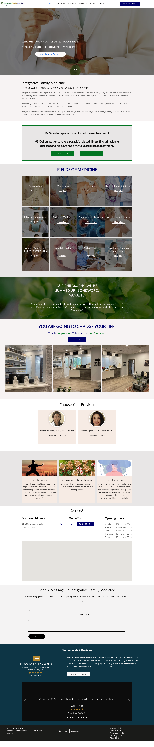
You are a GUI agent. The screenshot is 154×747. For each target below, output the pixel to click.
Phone (30, 611)
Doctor (80, 611)
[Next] (129, 701)
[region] (35, 191)
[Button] (35, 191)
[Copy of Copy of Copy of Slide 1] (72, 717)
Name (31, 602)
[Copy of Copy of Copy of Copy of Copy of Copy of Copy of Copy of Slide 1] (86, 717)
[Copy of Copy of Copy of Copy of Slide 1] (75, 717)
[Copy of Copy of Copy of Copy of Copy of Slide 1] (83, 717)
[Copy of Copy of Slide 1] (77, 69)
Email (80, 602)
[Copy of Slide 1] (75, 69)
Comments (32, 621)
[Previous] (25, 701)
